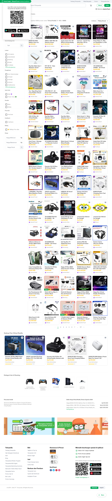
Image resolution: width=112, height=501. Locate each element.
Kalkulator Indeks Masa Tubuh (13, 468)
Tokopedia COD (32, 453)
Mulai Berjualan (87, 1)
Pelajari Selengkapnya (81, 477)
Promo (96, 1)
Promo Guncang (9, 479)
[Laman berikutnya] (84, 327)
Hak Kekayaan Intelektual (12, 453)
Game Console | (21, 402)
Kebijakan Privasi (32, 476)
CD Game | (28, 402)
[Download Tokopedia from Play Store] (95, 465)
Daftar (107, 5)
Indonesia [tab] (94, 487)
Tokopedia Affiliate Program (12, 461)
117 (81, 327)
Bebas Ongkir (31, 455)
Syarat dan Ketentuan (33, 473)
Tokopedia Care (105, 1)
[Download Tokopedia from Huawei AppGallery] (95, 473)
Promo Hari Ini (9, 474)
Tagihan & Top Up (32, 450)
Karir (6, 455)
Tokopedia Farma (10, 471)
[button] (103, 9)
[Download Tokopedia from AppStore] (95, 469)
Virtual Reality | (7, 405)
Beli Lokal (8, 476)
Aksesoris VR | (7, 402)
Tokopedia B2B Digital (11, 463)
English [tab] (102, 487)
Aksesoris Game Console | (11, 404)
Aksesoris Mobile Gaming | (25, 404)
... (77, 327)
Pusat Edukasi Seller (33, 462)
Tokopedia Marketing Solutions (13, 466)
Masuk (100, 5)
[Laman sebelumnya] (55, 327)
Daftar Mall (31, 464)
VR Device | (14, 402)
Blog (6, 458)
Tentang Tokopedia (75, 1)
